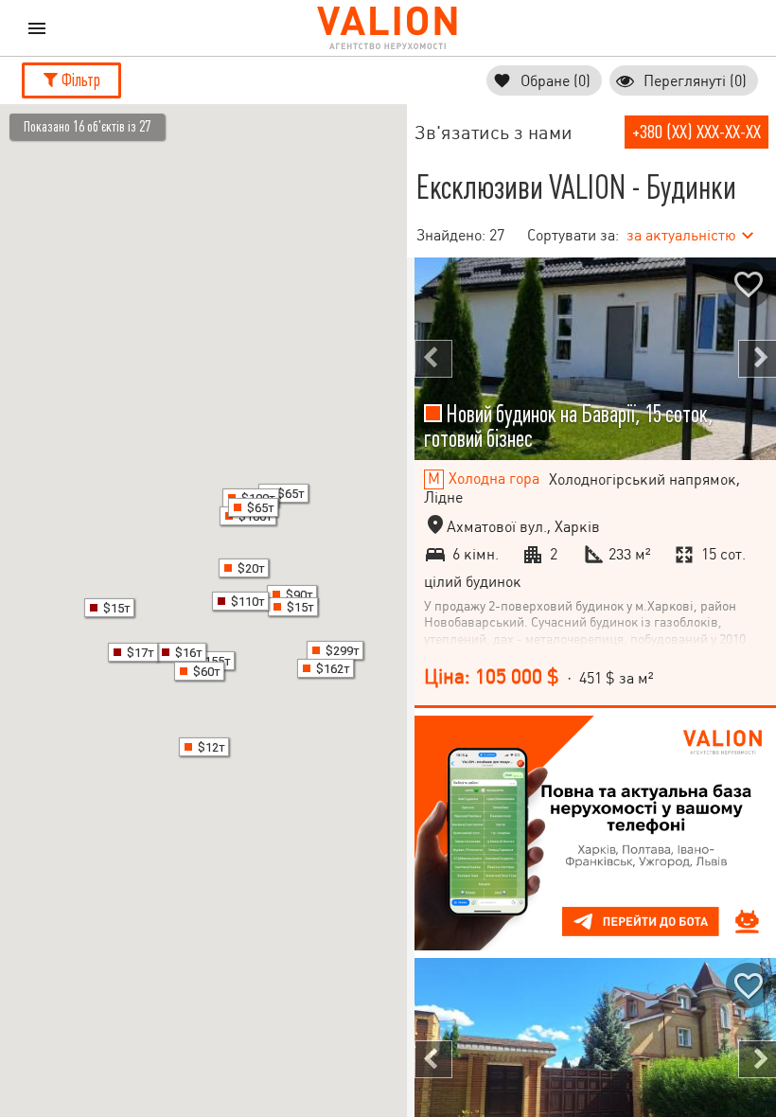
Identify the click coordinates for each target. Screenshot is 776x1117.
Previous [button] (433, 359)
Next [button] (757, 359)
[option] (595, 358)
